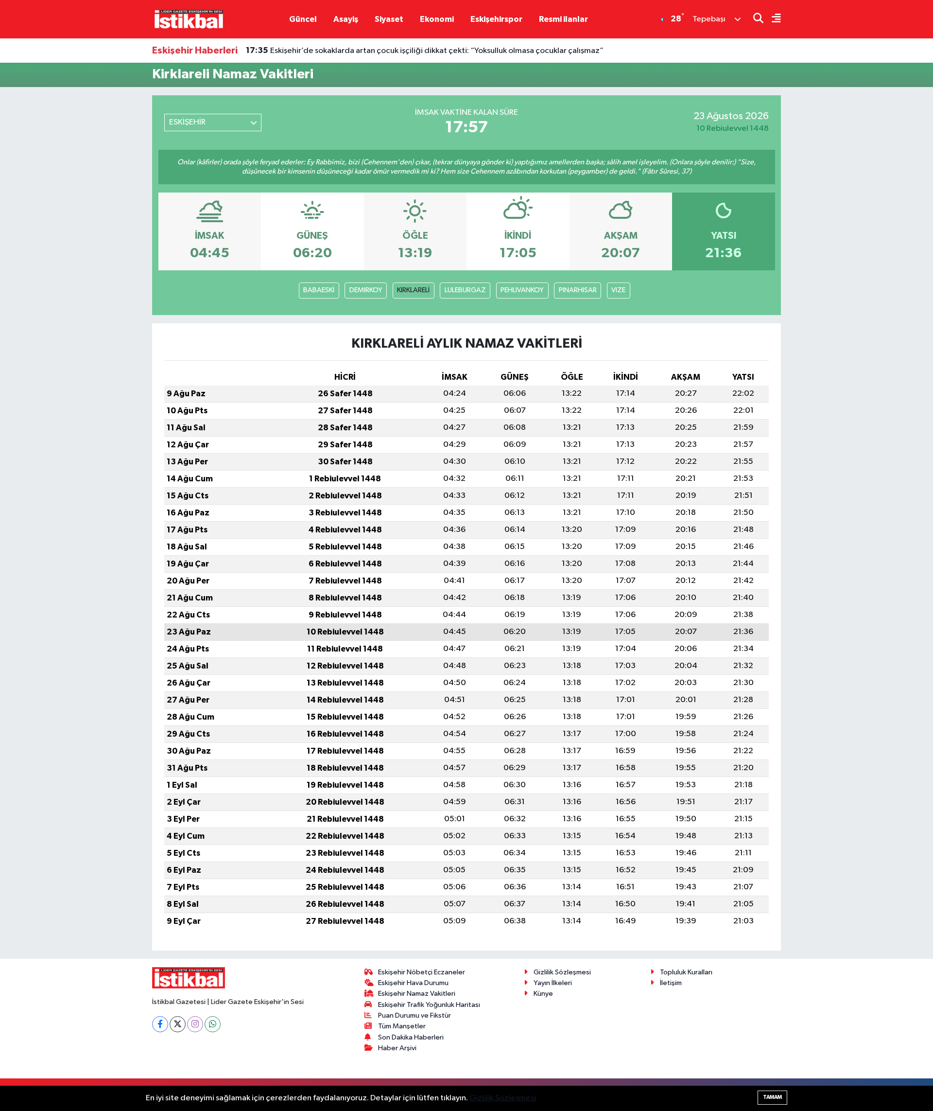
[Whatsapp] (213, 1024)
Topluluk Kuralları (686, 972)
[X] (178, 1024)
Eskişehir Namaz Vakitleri (416, 993)
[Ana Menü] (772, 19)
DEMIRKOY (365, 290)
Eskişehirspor (496, 19)
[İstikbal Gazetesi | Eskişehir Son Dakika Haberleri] (188, 19)
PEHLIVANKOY (522, 290)
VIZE (618, 290)
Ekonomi (437, 19)
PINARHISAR (578, 290)
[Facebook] (160, 1024)
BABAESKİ (318, 290)
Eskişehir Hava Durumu (413, 983)
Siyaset (389, 19)
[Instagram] (195, 1024)
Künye (543, 993)
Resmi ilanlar (563, 19)
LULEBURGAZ (465, 290)
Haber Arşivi (397, 1048)
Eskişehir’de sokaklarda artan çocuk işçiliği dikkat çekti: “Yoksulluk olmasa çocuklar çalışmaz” (425, 50)
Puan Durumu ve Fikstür (414, 1015)
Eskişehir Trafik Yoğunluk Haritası (429, 1004)
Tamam (772, 1097)
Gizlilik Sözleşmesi (562, 972)
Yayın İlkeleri (553, 983)
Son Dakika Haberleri (411, 1037)
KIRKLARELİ (413, 290)
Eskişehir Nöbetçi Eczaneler (421, 972)
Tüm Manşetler (402, 1026)
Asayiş (345, 19)
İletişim (671, 983)
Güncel (303, 19)
